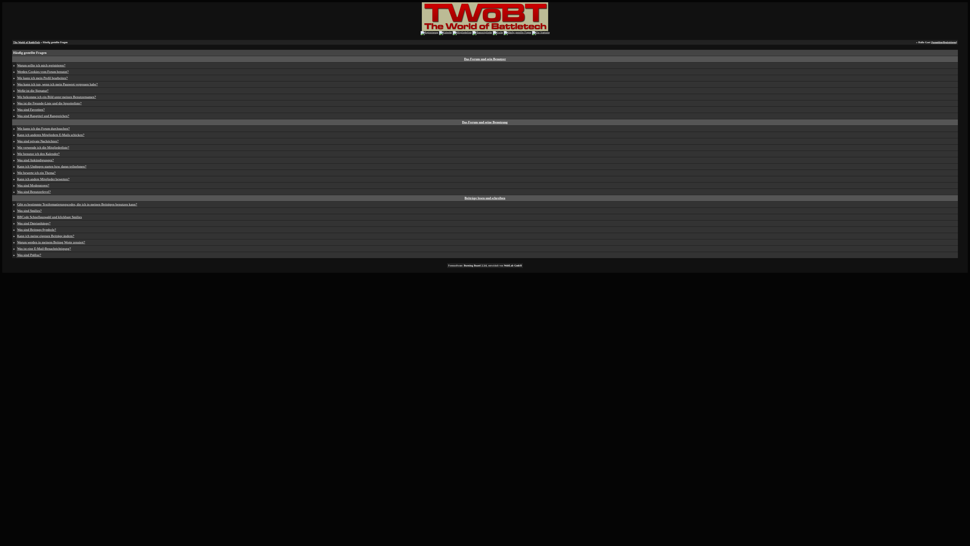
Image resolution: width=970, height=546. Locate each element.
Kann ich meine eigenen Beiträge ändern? (45, 236)
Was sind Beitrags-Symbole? (36, 230)
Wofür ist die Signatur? (32, 91)
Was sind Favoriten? (31, 109)
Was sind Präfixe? (29, 255)
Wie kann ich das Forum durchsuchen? (43, 128)
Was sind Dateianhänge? (34, 223)
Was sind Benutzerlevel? (34, 192)
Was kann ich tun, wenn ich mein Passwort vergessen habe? (57, 84)
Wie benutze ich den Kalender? (38, 154)
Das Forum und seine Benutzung (485, 122)
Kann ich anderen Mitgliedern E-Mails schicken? (50, 135)
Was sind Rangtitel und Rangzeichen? (43, 116)
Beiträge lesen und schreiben (485, 198)
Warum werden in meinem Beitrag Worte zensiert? (51, 242)
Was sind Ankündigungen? (35, 160)
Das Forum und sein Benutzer (485, 59)
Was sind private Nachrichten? (38, 141)
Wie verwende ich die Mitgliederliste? (43, 147)
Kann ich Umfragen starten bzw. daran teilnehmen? (51, 166)
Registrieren (949, 42)
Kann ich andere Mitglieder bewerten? (43, 179)
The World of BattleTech (26, 42)
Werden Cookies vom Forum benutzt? (43, 72)
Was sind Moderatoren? (33, 185)
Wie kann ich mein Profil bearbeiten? (42, 78)
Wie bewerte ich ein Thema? (36, 173)
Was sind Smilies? (29, 211)
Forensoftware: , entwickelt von (485, 265)
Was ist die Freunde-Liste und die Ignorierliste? (49, 103)
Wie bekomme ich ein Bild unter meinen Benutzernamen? (56, 97)
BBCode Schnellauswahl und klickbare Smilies (49, 217)
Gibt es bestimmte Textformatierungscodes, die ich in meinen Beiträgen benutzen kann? (77, 204)
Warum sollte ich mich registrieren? (41, 65)
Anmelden (937, 42)
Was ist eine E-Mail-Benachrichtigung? (44, 249)
